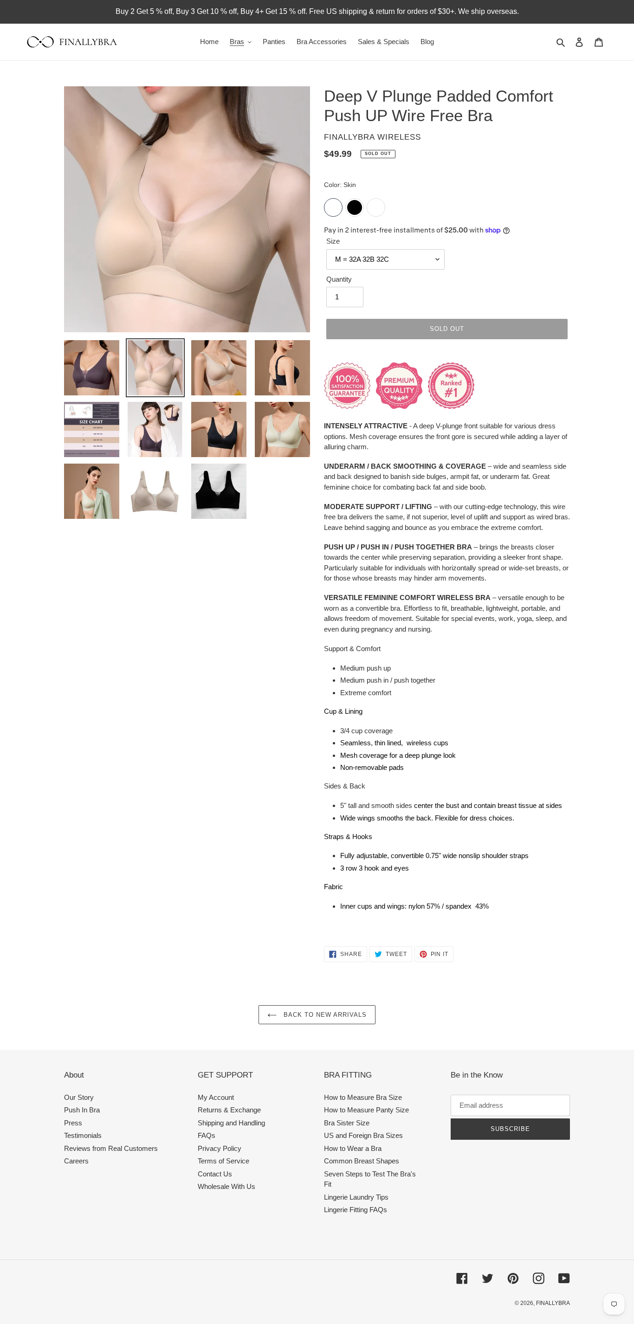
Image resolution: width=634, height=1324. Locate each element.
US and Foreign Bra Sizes (363, 1135)
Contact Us (215, 1174)
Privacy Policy (219, 1148)
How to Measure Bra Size (363, 1097)
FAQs (206, 1135)
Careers (76, 1161)
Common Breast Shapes (361, 1161)
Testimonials (83, 1135)
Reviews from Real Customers (111, 1148)
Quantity (339, 279)
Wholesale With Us (226, 1186)
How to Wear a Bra (353, 1148)
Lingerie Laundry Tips (356, 1197)
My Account (216, 1097)
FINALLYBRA (553, 1303)
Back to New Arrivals (324, 1014)
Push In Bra (82, 1110)
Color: (340, 184)
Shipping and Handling (231, 1123)
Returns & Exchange (229, 1110)
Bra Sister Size (346, 1123)
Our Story (79, 1097)
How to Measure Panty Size (366, 1110)
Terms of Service (223, 1161)
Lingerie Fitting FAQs (355, 1210)
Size (333, 241)
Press (73, 1123)
